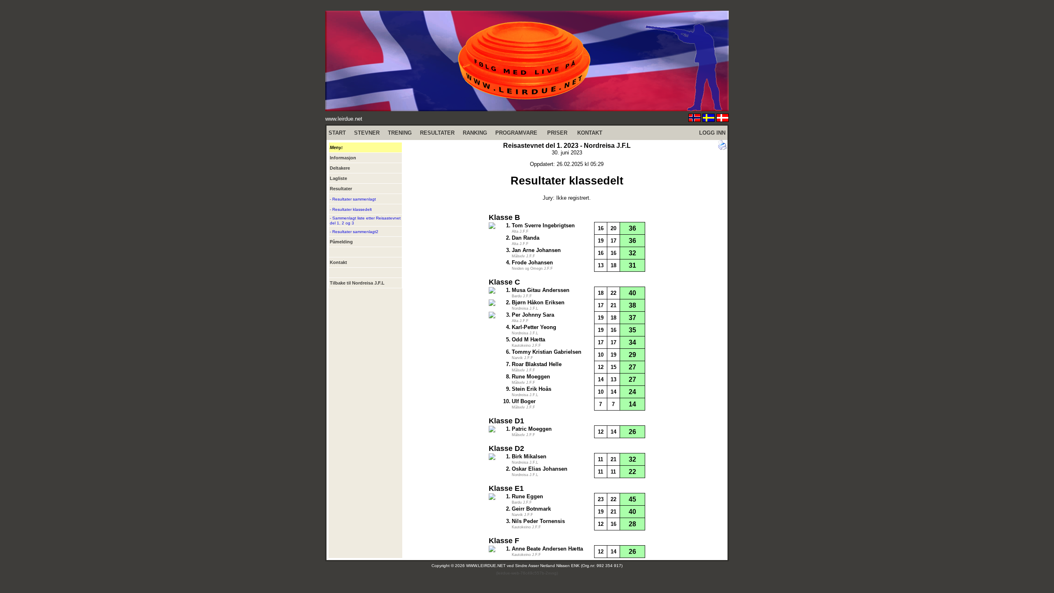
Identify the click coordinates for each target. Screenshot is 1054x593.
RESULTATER (437, 133)
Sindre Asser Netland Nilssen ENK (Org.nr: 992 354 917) (569, 565)
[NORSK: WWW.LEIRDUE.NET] (694, 119)
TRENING (400, 133)
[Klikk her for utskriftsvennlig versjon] (723, 148)
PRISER (557, 133)
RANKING (475, 133)
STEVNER (367, 133)
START (337, 133)
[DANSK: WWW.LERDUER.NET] (722, 119)
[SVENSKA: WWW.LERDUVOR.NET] (708, 119)
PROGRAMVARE (516, 133)
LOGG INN (712, 133)
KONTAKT (589, 133)
